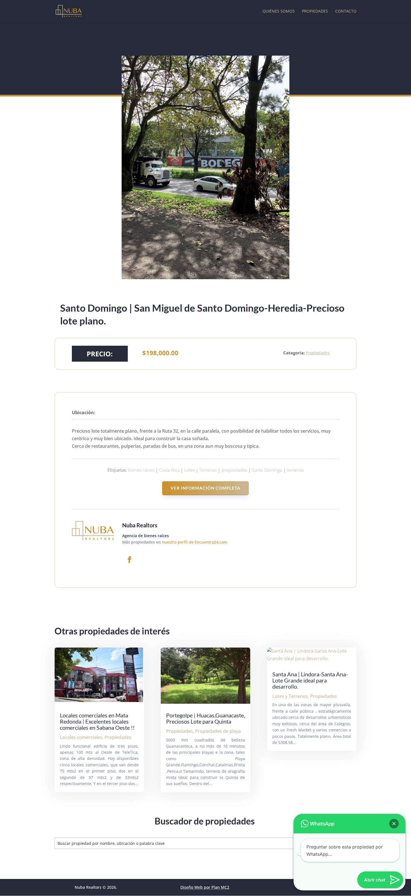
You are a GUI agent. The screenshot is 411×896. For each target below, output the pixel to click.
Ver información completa (205, 487)
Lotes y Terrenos (200, 470)
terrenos (295, 470)
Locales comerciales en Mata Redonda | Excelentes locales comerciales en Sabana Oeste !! (97, 721)
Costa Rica (169, 470)
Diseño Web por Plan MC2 (204, 887)
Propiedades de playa (218, 731)
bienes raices (141, 470)
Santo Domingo (267, 470)
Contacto (345, 11)
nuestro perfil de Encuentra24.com (194, 542)
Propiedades (315, 11)
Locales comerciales (81, 737)
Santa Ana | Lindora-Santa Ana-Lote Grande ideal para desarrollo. (310, 680)
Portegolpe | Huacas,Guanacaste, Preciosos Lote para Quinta (205, 718)
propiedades (234, 470)
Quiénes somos (279, 11)
